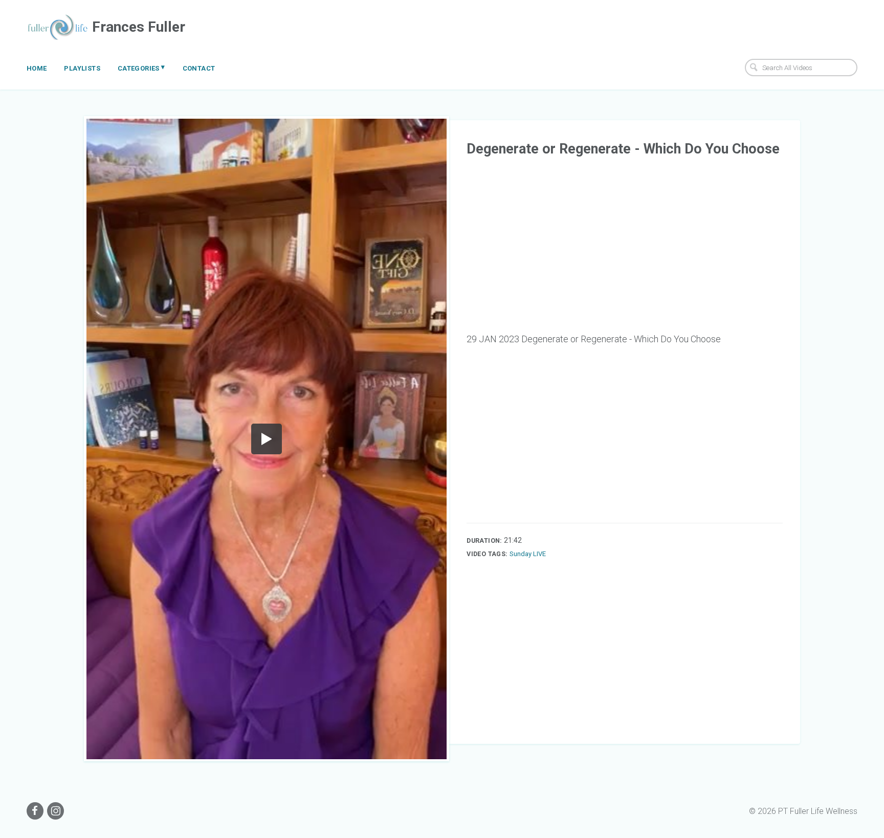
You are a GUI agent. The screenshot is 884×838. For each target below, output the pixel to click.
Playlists (82, 68)
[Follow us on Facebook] (35, 811)
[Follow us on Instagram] (55, 811)
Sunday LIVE (528, 554)
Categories (141, 67)
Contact (199, 68)
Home (37, 68)
